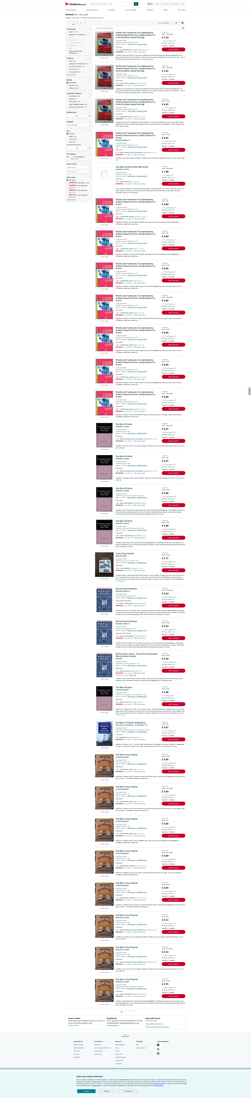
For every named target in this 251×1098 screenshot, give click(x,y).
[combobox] (111, 4)
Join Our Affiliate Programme (102, 1047)
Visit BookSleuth (113, 1025)
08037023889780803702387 (137, 433)
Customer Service (141, 1047)
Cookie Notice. (96, 1085)
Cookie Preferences (120, 1057)
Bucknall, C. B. (142, 725)
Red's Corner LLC (125, 702)
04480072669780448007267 (137, 563)
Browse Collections (92, 10)
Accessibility (118, 1063)
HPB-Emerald (124, 181)
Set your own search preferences (157, 1027)
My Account (165, 4)
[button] (69, 23)
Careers (117, 1051)
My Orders (76, 1054)
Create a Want (73, 1025)
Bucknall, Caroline (122, 169)
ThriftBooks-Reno (126, 281)
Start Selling (181, 10)
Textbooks (149, 10)
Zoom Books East (126, 50)
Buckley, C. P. (131, 725)
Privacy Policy (119, 1054)
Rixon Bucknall (121, 556)
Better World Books (126, 503)
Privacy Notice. (159, 1085)
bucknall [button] (76, 18)
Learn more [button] (70, 200)
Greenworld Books (126, 116)
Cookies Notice (119, 1060)
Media (117, 1047)
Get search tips (151, 1021)
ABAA (131, 675)
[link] (182, 22)
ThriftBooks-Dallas (126, 248)
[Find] (136, 4)
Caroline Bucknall (122, 690)
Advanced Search (71, 10)
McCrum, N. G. (121, 725)
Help (182, 4)
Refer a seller (98, 1054)
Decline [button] (106, 1091)
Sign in (157, 4)
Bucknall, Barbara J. (123, 591)
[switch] (68, 157)
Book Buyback (98, 1051)
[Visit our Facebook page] (158, 1045)
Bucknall (119, 659)
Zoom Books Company (127, 83)
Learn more (70, 74)
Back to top (125, 1036)
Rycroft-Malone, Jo (123, 140)
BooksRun (123, 737)
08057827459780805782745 (137, 598)
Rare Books (111, 10)
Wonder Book (124, 671)
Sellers (165, 10)
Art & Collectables (130, 10)
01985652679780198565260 (137, 732)
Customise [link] (128, 1091)
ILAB (134, 675)
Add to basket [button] (173, 49)
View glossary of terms (154, 1024)
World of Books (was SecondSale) (131, 152)
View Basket (77, 1057)
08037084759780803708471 (137, 764)
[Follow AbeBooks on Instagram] (158, 1054)
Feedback (249, 391)
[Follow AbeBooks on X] (158, 1049)
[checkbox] (67, 32)
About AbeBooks (120, 1044)
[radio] (67, 85)
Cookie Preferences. (159, 1083)
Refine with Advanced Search (92, 18)
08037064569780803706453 (137, 176)
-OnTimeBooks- (125, 568)
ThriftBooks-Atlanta (127, 216)
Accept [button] (86, 1091)
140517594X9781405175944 (137, 44)
